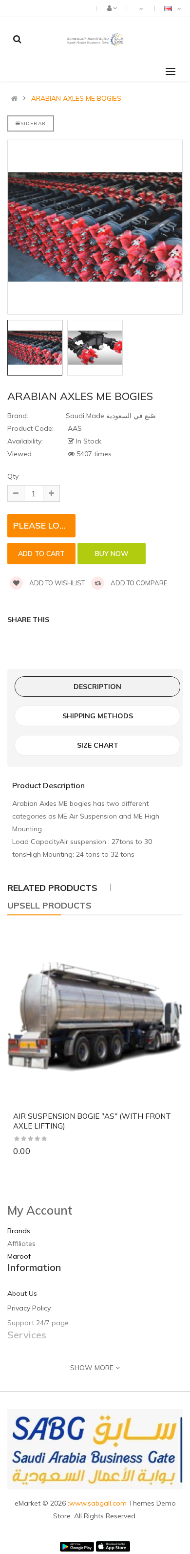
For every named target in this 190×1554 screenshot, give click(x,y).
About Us (22, 1293)
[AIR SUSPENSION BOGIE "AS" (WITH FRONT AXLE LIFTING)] (95, 1017)
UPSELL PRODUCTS (49, 905)
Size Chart (97, 745)
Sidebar (33, 123)
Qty (13, 476)
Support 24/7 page (38, 1322)
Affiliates (21, 1243)
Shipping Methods (97, 715)
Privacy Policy (29, 1308)
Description (97, 686)
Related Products (52, 887)
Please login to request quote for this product (44, 525)
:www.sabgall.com (98, 1503)
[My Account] (111, 8)
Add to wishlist (56, 583)
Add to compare (138, 583)
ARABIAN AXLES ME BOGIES (76, 98)
